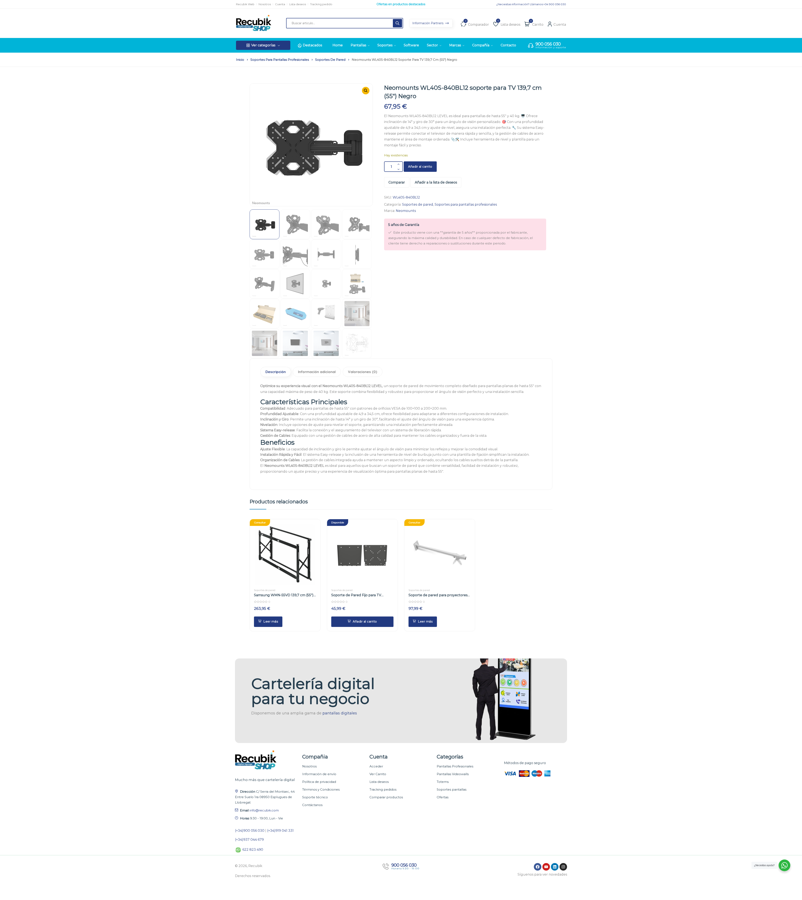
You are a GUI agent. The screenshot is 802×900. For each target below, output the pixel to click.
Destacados (312, 45)
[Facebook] (537, 867)
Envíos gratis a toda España (401, 4)
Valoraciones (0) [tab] (362, 372)
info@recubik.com (264, 810)
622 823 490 (252, 850)
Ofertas (442, 797)
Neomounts (406, 211)
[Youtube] (546, 867)
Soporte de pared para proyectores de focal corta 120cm (438, 595)
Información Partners (428, 23)
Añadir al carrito (420, 166)
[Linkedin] (554, 867)
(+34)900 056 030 (249, 831)
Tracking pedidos (382, 789)
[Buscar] (397, 23)
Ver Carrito (377, 774)
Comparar (396, 182)
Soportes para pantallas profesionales (279, 60)
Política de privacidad (319, 782)
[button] (365, 90)
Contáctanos (312, 805)
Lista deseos (297, 4)
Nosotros (265, 4)
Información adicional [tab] (317, 372)
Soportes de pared (330, 60)
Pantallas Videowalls (453, 774)
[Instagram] (563, 867)
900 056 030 (548, 44)
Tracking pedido (321, 4)
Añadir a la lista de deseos (436, 182)
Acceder (376, 766)
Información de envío (319, 774)
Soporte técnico (315, 797)
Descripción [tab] (275, 372)
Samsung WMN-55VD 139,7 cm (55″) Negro (283, 595)
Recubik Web (245, 4)
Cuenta (280, 4)
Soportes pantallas (451, 789)
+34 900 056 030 (554, 4)
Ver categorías (263, 45)
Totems (443, 782)
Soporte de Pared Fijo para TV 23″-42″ (356, 595)
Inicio (240, 60)
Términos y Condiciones (321, 789)
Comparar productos (386, 797)
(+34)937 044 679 (249, 840)
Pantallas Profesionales (455, 766)
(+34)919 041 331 (280, 831)
